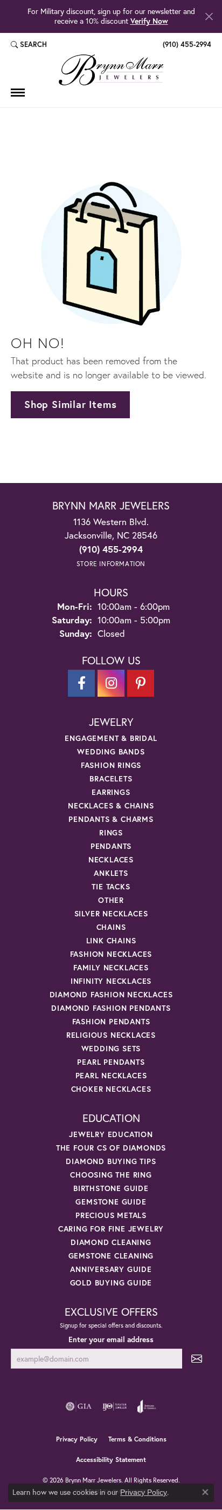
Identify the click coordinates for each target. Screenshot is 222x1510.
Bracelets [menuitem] (110, 778)
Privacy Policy (77, 1439)
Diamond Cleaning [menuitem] (111, 1242)
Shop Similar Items (70, 404)
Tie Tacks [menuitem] (111, 886)
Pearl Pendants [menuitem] (110, 1062)
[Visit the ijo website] (114, 1406)
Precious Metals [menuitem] (111, 1215)
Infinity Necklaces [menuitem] (111, 981)
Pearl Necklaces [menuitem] (111, 1075)
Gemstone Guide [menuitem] (110, 1201)
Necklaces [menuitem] (111, 859)
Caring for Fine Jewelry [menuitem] (111, 1228)
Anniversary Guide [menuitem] (111, 1269)
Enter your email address (111, 1339)
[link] (186, 45)
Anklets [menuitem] (111, 873)
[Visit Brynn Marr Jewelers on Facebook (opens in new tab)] (81, 683)
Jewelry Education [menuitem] (111, 1134)
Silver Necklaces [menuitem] (111, 913)
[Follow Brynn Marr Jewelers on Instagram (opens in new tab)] (111, 683)
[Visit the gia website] (79, 1406)
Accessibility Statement (111, 1459)
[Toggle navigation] (18, 92)
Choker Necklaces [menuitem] (111, 1089)
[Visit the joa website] (146, 1406)
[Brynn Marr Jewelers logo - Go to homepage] (111, 70)
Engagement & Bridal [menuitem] (111, 738)
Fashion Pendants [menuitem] (111, 1021)
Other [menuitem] (111, 900)
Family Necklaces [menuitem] (111, 967)
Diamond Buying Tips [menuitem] (111, 1161)
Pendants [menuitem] (111, 846)
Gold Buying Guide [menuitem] (111, 1282)
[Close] (209, 16)
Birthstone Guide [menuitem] (111, 1188)
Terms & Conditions (137, 1439)
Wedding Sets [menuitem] (111, 1048)
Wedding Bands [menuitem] (110, 751)
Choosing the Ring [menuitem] (111, 1174)
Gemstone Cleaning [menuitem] (111, 1255)
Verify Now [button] (149, 21)
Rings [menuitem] (111, 832)
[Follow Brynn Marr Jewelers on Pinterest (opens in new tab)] (140, 683)
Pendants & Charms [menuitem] (111, 819)
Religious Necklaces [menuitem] (111, 1035)
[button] (29, 45)
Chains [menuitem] (111, 927)
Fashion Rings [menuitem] (111, 765)
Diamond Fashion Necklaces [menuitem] (111, 994)
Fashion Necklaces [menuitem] (111, 954)
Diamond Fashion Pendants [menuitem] (110, 1008)
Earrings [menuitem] (111, 792)
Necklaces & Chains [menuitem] (111, 805)
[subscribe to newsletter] (196, 1359)
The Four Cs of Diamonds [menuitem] (111, 1147)
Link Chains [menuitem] (111, 940)
